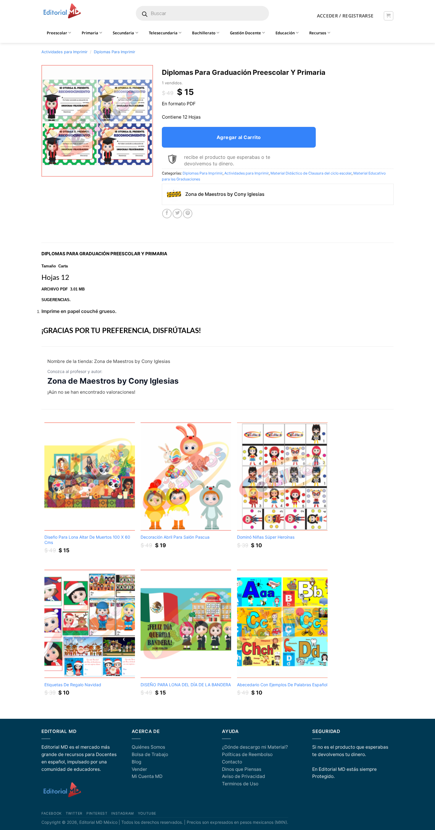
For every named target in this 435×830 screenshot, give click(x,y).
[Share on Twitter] (177, 213)
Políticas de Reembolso (247, 754)
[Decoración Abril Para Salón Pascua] (186, 476)
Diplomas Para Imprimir (114, 51)
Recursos (317, 32)
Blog (136, 762)
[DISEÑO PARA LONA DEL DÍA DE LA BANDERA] (186, 624)
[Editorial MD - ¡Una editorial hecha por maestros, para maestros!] (62, 11)
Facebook (51, 813)
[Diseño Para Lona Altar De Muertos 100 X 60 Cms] (89, 476)
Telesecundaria (163, 32)
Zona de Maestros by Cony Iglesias (113, 380)
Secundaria (123, 32)
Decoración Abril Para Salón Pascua (175, 537)
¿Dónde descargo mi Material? (255, 747)
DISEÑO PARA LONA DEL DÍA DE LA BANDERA (186, 684)
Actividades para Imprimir (64, 51)
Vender (139, 769)
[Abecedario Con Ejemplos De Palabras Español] (282, 624)
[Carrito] (388, 15)
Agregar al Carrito (239, 137)
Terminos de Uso (240, 784)
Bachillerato (203, 32)
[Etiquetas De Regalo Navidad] (89, 624)
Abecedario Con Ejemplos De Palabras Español (282, 684)
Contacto (232, 762)
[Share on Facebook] (167, 213)
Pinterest (96, 813)
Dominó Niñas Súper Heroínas (265, 537)
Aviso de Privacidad (243, 776)
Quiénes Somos (148, 747)
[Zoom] (49, 169)
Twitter (74, 813)
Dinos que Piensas (241, 769)
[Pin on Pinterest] (187, 213)
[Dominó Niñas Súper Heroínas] (282, 476)
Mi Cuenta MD (147, 776)
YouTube (147, 813)
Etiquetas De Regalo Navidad (72, 684)
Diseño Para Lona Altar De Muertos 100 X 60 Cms (87, 540)
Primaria (90, 32)
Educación (285, 32)
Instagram (122, 813)
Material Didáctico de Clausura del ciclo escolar (311, 173)
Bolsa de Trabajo (150, 754)
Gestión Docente (245, 32)
